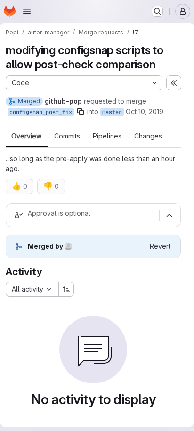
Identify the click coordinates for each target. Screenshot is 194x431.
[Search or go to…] (157, 11)
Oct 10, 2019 (144, 111)
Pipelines (107, 136)
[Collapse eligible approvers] (169, 215)
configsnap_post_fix (40, 112)
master (112, 112)
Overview (26, 136)
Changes (148, 136)
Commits (67, 136)
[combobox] (32, 289)
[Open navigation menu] (26, 11)
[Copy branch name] (80, 111)
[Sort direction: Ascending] (66, 289)
